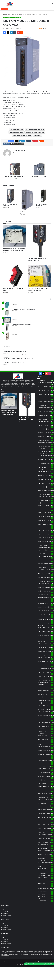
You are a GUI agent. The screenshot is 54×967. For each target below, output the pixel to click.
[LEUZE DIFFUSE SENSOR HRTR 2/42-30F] (39, 241)
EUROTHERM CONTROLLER (44, 700)
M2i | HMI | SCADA (42, 694)
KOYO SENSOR (41, 684)
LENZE (39, 866)
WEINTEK (40, 898)
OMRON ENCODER (42, 896)
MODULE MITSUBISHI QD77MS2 (35, 132)
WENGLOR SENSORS (43, 625)
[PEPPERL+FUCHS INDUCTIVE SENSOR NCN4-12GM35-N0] (14, 236)
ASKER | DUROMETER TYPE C (45, 780)
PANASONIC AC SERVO (43, 528)
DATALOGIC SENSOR (43, 739)
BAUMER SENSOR (42, 453)
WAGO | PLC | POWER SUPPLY (45, 459)
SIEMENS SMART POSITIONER (45, 768)
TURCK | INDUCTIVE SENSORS (45, 676)
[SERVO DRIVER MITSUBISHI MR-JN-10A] (10, 196)
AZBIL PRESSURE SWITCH (44, 655)
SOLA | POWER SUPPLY (43, 832)
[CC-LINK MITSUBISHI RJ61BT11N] (43, 196)
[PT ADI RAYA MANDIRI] (9, 4)
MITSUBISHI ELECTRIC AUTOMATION (23, 14)
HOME (2, 909)
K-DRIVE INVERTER (42, 891)
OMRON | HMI (41, 641)
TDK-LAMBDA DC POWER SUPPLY (46, 862)
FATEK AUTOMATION (43, 682)
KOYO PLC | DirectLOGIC (44, 601)
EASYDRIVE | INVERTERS (44, 614)
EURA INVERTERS (42, 783)
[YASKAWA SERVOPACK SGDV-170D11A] (7, 327)
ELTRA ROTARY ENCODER (44, 581)
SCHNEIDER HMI (42, 803)
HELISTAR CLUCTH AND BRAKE (45, 735)
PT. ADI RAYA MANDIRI (25, 961)
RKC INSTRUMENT (42, 545)
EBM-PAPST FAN (42, 448)
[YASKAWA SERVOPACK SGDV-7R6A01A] (7, 336)
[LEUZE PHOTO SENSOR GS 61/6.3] (14, 276)
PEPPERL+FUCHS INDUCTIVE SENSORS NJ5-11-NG (20, 9)
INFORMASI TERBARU (43, 900)
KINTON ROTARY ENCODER (44, 875)
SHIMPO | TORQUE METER (44, 842)
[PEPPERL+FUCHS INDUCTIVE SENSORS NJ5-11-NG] (39, 276)
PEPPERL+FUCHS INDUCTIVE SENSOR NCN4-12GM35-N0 (26, 318)
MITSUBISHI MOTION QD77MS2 (35, 129)
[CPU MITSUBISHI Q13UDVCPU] (27, 199)
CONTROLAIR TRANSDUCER (45, 512)
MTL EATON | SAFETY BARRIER (45, 619)
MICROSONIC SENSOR (43, 742)
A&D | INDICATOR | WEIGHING (45, 834)
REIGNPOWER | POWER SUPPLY (45, 705)
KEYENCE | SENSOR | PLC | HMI (45, 425)
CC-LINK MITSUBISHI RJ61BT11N (41, 205)
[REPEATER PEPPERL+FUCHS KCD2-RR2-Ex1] (7, 305)
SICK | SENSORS (42, 405)
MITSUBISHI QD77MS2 (16, 132)
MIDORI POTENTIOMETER (44, 680)
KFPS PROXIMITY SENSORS (44, 709)
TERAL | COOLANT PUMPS (44, 703)
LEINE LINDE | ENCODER (44, 726)
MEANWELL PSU (41, 871)
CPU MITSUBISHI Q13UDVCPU (24, 212)
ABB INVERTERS (42, 567)
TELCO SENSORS (42, 467)
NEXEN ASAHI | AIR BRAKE (44, 764)
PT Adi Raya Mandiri (10, 28)
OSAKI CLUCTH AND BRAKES (45, 754)
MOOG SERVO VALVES (43, 623)
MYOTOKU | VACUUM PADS (44, 844)
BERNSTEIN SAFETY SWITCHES (45, 880)
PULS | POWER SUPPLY (43, 594)
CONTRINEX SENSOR (43, 885)
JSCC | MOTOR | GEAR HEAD (45, 550)
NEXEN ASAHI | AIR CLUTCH (45, 793)
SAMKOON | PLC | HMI (43, 797)
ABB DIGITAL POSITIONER (44, 547)
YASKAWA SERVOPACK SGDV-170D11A (21, 324)
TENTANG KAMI (4, 911)
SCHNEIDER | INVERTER (44, 500)
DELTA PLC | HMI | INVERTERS (45, 487)
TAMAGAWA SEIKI (42, 860)
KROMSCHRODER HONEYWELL (45, 524)
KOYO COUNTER (41, 894)
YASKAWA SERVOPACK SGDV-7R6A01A (22, 333)
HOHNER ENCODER (42, 617)
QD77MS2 (37, 135)
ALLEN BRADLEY (42, 729)
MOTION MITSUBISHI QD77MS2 (22, 135)
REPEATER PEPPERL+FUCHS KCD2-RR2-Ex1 (23, 303)
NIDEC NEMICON (42, 868)
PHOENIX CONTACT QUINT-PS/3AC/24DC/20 (23, 309)
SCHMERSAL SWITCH (43, 873)
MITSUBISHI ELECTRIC (17, 129)
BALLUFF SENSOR (42, 419)
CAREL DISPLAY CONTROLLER (45, 813)
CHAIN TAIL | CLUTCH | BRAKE (45, 520)
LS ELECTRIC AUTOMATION (44, 672)
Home (5, 14)
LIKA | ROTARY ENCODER (44, 503)
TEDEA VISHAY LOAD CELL (44, 766)
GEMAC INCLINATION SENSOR (45, 719)
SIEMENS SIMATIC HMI (43, 440)
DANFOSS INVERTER (42, 877)
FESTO (39, 744)
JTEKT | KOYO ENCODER (44, 446)
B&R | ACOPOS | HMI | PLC (44, 451)
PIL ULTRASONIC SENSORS (44, 639)
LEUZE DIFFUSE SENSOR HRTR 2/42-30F (26, 419)
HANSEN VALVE (41, 883)
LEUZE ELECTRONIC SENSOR (45, 398)
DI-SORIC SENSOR (42, 848)
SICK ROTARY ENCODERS (44, 494)
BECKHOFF (40, 469)
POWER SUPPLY (42, 731)
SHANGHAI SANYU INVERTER (45, 560)
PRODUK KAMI (11, 14)
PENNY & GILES (41, 553)
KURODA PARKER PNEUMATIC (45, 821)
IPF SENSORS (41, 733)
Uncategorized (41, 858)
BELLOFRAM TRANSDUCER (44, 758)
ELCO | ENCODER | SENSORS (45, 556)
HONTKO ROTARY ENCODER (45, 854)
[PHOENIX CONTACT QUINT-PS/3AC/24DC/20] (7, 312)
